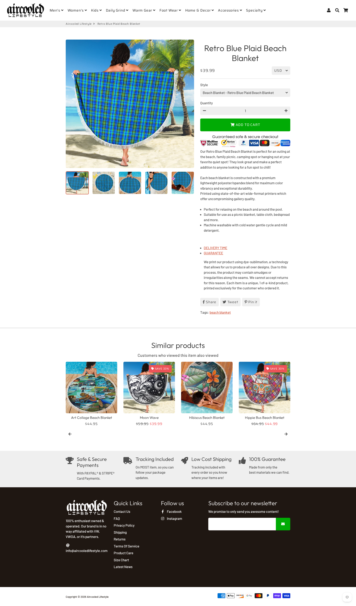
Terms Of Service (126, 546)
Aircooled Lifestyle (79, 24)
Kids (95, 10)
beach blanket (220, 312)
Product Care (123, 553)
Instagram (174, 518)
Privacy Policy (124, 525)
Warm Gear (142, 10)
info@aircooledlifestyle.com (87, 550)
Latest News (123, 567)
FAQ (117, 518)
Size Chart (121, 560)
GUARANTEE (213, 253)
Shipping (120, 532)
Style (204, 85)
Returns (119, 539)
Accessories (229, 10)
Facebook (174, 511)
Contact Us (122, 511)
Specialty (254, 10)
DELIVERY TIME (215, 248)
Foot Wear (169, 10)
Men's (55, 10)
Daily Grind (116, 10)
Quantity (206, 103)
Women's (76, 10)
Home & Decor (198, 10)
